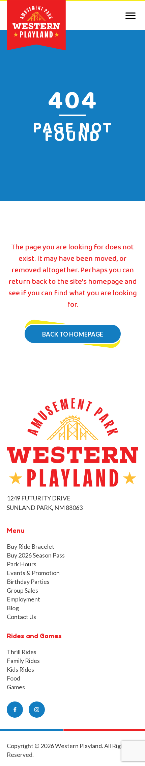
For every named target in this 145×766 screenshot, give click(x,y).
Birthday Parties (28, 581)
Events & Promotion (33, 572)
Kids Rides (20, 669)
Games (16, 687)
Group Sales (22, 590)
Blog (13, 608)
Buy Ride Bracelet (30, 546)
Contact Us (21, 616)
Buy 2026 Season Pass (36, 555)
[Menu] (130, 16)
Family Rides (23, 660)
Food (13, 678)
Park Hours (21, 564)
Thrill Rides (21, 652)
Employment (23, 599)
